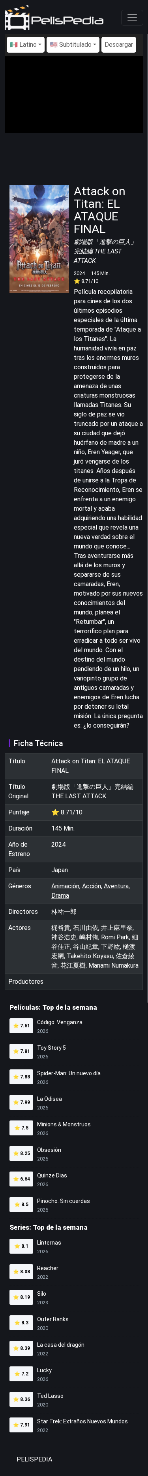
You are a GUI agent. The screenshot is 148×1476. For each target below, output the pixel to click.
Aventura (116, 886)
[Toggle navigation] (132, 18)
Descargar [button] (119, 44)
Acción (91, 886)
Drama (60, 895)
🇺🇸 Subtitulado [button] (71, 44)
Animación (65, 886)
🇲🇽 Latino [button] (23, 44)
